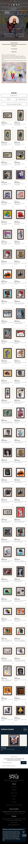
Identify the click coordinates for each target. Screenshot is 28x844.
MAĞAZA (14, 795)
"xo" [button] (1, 124)
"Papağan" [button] (15, 580)
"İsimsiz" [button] (15, 183)
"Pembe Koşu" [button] (3, 580)
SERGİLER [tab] (14, 51)
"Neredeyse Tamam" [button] (17, 640)
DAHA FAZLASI (25, 729)
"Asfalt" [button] (2, 322)
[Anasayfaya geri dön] (7, 12)
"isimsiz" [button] (2, 163)
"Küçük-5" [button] (16, 481)
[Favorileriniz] (18, 12)
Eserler (20, 35)
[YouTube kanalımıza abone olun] (13, 5)
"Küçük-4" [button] (3, 501)
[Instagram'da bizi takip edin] (11, 5)
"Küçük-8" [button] (3, 461)
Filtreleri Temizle (21, 99)
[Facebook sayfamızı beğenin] (16, 5)
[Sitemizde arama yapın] (22, 12)
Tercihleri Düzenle (24, 835)
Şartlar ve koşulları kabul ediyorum (9, 765)
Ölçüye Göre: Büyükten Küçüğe (14, 104)
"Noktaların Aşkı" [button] (4, 640)
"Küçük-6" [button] (3, 481)
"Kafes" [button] (15, 560)
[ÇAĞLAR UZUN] (14, 21)
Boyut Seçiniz (14, 95)
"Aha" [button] (15, 600)
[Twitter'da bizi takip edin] (18, 5)
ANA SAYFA (14, 786)
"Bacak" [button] (2, 560)
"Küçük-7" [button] (16, 461)
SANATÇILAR (14, 792)
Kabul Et (23, 832)
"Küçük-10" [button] (16, 302)
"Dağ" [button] (15, 342)
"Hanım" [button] (2, 362)
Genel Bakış (9, 35)
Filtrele (8, 99)
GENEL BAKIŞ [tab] (14, 43)
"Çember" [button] (2, 600)
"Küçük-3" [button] (16, 501)
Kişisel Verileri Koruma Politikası (14, 805)
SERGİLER (14, 789)
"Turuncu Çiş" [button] (16, 620)
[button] (7, 115)
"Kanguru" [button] (3, 441)
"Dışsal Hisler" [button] (16, 362)
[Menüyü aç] (25, 12)
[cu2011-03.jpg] (14, 72)
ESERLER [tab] (14, 46)
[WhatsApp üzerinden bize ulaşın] (9, 5)
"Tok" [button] (2, 620)
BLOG (14, 799)
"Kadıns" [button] (2, 342)
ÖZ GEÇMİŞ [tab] (14, 48)
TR (10, 1)
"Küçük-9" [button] (16, 441)
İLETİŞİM (14, 802)
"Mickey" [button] (15, 382)
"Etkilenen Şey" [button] (16, 322)
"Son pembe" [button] (16, 124)
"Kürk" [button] (2, 382)
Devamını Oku (4, 61)
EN (14, 1)
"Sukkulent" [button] (3, 679)
